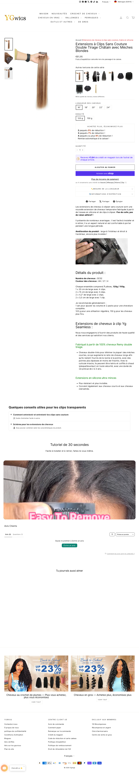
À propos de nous (11, 728)
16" (79, 107)
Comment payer (54, 728)
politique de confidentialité (15, 731)
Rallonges (73, 18)
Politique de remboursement (59, 745)
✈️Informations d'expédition (105, 194)
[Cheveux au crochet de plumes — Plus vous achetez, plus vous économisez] (36, 674)
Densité (80, 114)
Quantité (81, 146)
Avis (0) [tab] (8, 534)
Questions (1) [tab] (18, 534)
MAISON (44, 14)
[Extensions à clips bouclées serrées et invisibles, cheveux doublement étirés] (87, 88)
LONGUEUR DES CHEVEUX (88, 103)
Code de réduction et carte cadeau (62, 738)
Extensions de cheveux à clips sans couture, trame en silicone (108, 40)
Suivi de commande (56, 724)
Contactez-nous (10, 724)
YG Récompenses (99, 724)
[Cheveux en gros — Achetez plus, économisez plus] (103, 674)
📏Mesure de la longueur (105, 189)
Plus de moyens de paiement (105, 179)
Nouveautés (59, 14)
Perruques (92, 18)
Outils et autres (62, 22)
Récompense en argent (101, 728)
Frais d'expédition (83, 59)
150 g (89, 118)
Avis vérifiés (9, 742)
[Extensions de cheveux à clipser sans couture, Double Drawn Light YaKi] (104, 76)
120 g (80, 118)
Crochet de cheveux (84, 14)
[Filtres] (112, 534)
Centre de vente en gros (102, 735)
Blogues (7, 738)
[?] (126, 182)
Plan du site (9, 749)
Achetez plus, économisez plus (105, 126)
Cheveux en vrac (49, 18)
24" (108, 107)
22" (101, 107)
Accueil (79, 40)
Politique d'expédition (57, 742)
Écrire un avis (69, 545)
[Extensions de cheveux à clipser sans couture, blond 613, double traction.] (96, 88)
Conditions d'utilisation (13, 735)
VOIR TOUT (36, 702)
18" (86, 107)
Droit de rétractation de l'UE (59, 749)
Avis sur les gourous (12, 745)
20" (93, 107)
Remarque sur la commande (59, 731)
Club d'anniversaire (100, 731)
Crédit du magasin (55, 735)
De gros (83, 22)
